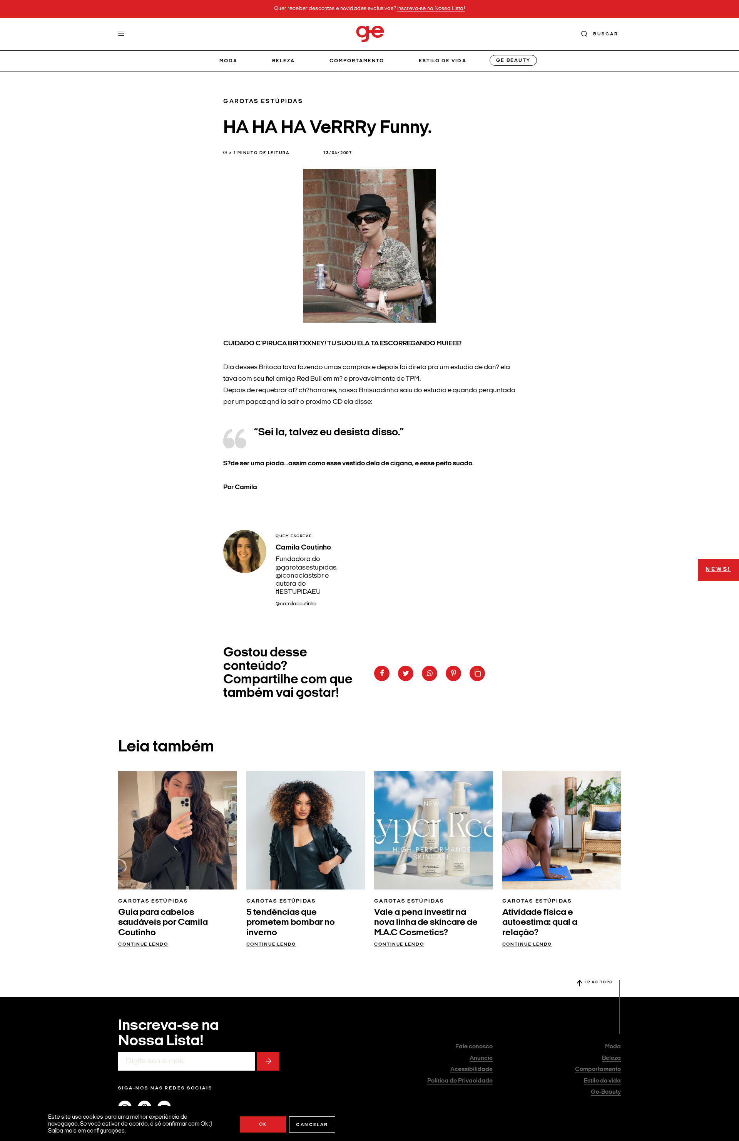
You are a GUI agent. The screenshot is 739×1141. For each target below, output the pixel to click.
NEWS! (718, 570)
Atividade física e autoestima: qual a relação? (539, 923)
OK (263, 1124)
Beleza (283, 60)
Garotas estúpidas (263, 101)
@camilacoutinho (296, 604)
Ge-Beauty (606, 1092)
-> (268, 1061)
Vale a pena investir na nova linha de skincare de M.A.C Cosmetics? (426, 923)
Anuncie (481, 1058)
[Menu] (121, 34)
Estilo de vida (442, 60)
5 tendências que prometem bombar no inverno (290, 923)
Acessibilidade (471, 1069)
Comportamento (357, 60)
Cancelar (312, 1125)
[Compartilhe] (477, 673)
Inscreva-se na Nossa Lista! (431, 9)
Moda (228, 60)
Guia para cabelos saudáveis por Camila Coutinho (163, 923)
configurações (106, 1131)
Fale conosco (474, 1047)
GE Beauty (513, 60)
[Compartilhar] (382, 673)
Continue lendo (143, 944)
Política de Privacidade (460, 1081)
